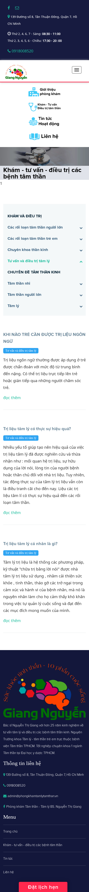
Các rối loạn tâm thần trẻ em (32, 238)
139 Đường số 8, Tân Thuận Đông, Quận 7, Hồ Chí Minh (44, 775)
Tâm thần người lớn (24, 294)
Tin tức (8, 859)
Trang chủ (10, 831)
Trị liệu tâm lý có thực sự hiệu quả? (37, 428)
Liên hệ (8, 872)
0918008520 (22, 50)
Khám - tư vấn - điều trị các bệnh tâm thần (32, 845)
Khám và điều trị (25, 216)
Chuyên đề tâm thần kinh (34, 272)
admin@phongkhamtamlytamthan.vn (33, 796)
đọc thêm (12, 397)
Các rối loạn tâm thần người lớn (35, 227)
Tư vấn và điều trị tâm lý (29, 261)
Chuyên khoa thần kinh (28, 249)
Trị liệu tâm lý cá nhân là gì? (30, 543)
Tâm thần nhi (19, 283)
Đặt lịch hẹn (43, 887)
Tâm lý (13, 305)
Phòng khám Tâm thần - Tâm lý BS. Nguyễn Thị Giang (43, 807)
